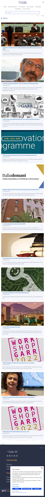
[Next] (35, 440)
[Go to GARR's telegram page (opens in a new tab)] (14, 456)
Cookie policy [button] (15, 484)
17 (26, 440)
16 (24, 440)
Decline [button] (17, 488)
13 (18, 440)
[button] (43, 2)
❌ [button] (42, 468)
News (5, 6)
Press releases (30, 6)
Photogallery (18, 8)
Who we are (9, 464)
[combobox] (22, 12)
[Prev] (10, 440)
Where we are (9, 466)
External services (23, 492)
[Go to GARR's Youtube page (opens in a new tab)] (10, 456)
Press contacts (26, 8)
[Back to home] (22, 2)
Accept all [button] (37, 488)
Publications (38, 6)
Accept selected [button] (26, 488)
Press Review (22, 6)
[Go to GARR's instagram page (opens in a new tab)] (12, 456)
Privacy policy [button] (15, 486)
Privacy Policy (9, 477)
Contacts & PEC (10, 468)
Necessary (15, 492)
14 (20, 440)
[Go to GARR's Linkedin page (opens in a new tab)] (17, 456)
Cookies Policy (9, 479)
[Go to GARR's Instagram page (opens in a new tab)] (7, 456)
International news (12, 6)
